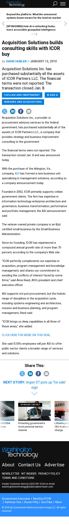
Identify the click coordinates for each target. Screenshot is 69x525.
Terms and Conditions (18, 478)
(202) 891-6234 (37, 483)
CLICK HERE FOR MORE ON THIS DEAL (26, 335)
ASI (17, 173)
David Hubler (16, 61)
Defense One (13, 502)
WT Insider (28, 473)
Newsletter (10, 473)
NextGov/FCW (42, 498)
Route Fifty (31, 502)
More (58, 502)
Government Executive (16, 498)
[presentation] (3, 418)
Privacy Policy (49, 473)
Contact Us (29, 465)
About (8, 465)
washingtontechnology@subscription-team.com (27, 486)
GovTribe (46, 502)
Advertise (54, 465)
